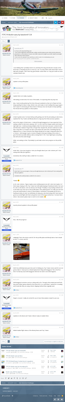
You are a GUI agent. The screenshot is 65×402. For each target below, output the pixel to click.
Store (13, 18)
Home (5, 18)
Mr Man (52, 373)
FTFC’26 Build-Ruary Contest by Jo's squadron (19, 361)
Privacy (50, 396)
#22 (62, 78)
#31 (62, 279)
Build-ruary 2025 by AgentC (14, 372)
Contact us (35, 396)
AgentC (7, 373)
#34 (62, 327)
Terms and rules (43, 396)
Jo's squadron (53, 357)
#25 (62, 147)
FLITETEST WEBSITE (7, 391)
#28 (62, 216)
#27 (62, 202)
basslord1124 (6, 37)
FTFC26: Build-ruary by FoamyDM (16, 350)
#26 (62, 165)
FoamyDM (7, 156)
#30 (62, 265)
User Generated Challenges (23, 352)
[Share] (60, 45)
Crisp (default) (6, 396)
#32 (62, 295)
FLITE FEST (15, 391)
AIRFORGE (52, 351)
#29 (62, 234)
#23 (62, 93)
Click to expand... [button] (38, 61)
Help (55, 396)
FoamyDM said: (18, 48)
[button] (26, 18)
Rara (7, 357)
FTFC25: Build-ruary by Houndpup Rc (17, 366)
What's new (33, 18)
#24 (62, 114)
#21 (62, 45)
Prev (4, 41)
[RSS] (62, 396)
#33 (62, 313)
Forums (21, 18)
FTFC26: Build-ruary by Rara (14, 356)
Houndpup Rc (9, 368)
